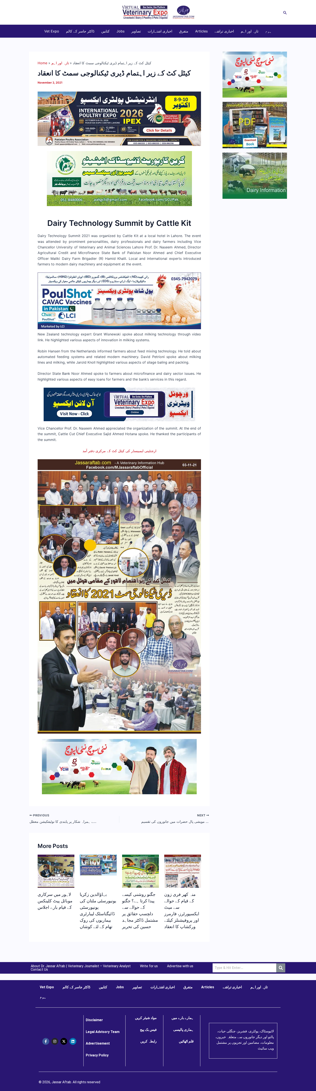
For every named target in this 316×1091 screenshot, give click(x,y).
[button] (285, 12)
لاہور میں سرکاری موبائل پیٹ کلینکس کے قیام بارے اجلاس (55, 901)
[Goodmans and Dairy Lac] (119, 766)
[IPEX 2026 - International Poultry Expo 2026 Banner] (119, 118)
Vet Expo (51, 31)
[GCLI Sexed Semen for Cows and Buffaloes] (119, 178)
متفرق (183, 31)
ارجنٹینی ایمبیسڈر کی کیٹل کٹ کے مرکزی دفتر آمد (119, 451)
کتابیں (105, 31)
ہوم (268, 31)
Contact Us (39, 969)
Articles (201, 31)
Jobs (120, 31)
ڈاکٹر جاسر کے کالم (80, 31)
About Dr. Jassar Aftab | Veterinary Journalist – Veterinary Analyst (81, 966)
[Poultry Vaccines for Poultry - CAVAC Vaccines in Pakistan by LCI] (119, 300)
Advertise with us (180, 966)
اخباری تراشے (224, 31)
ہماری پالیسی (183, 1030)
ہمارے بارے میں (183, 1018)
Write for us (149, 966)
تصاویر (136, 31)
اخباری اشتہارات (160, 31)
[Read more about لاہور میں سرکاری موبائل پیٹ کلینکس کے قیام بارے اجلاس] (56, 871)
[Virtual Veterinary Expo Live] (119, 404)
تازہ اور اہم (249, 31)
